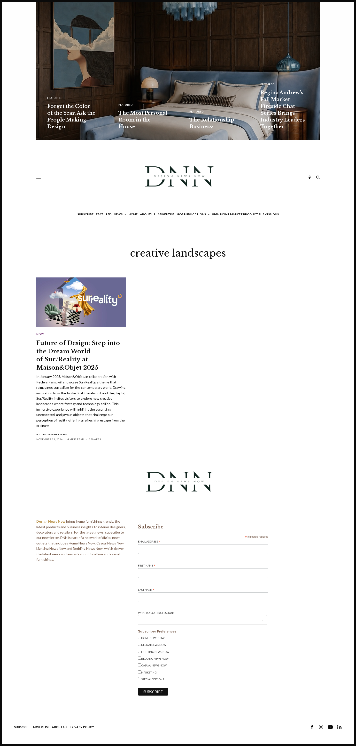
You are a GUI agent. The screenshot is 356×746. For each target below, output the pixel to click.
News (40, 334)
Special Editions (152, 679)
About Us (59, 727)
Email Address (149, 541)
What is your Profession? (156, 612)
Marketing (149, 672)
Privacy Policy (82, 727)
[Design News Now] (178, 177)
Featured (54, 97)
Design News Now (54, 434)
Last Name (146, 590)
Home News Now (152, 638)
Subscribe (22, 727)
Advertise (41, 727)
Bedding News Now (155, 658)
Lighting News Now (155, 651)
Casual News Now (154, 665)
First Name (146, 566)
